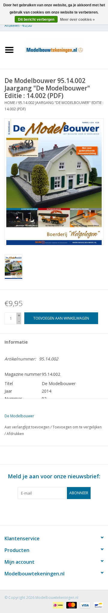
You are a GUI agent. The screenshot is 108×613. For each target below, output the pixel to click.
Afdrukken (15, 433)
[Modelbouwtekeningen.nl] (63, 49)
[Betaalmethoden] (57, 604)
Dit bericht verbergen (36, 19)
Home (9, 102)
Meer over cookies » (77, 19)
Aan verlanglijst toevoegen (27, 427)
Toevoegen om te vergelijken (77, 427)
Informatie (16, 342)
